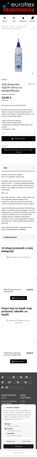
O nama (22, 401)
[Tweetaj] (4, 146)
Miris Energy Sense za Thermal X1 (12, 290)
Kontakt (22, 404)
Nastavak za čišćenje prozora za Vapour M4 (12, 354)
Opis (5, 168)
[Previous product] (34, 27)
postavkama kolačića (18, 452)
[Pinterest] (7, 146)
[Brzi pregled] (32, 259)
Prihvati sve (18, 446)
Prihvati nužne (10, 441)
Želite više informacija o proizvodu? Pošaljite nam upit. (18, 151)
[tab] (18, 168)
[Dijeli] (2, 146)
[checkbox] (5, 424)
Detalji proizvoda (10, 237)
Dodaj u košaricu (20, 138)
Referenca (5, 94)
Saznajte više (28, 419)
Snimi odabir (26, 441)
